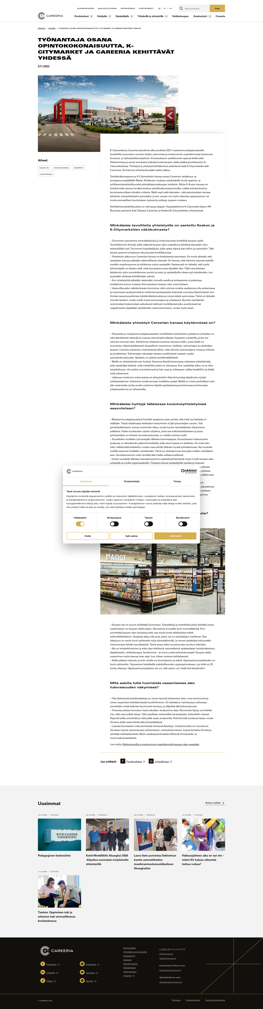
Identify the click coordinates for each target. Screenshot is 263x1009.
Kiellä (88, 536)
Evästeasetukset (193, 1000)
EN (170, 8)
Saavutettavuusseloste (215, 1000)
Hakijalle (102, 16)
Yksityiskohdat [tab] (131, 481)
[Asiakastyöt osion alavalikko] (209, 16)
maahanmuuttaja (61, 167)
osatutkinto (78, 167)
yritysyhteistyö (46, 174)
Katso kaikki (213, 802)
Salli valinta (131, 536)
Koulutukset (82, 16)
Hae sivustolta (186, 3)
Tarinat (102, 815)
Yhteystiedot (146, 8)
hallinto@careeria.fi (167, 958)
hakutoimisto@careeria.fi (170, 970)
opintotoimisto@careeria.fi (170, 982)
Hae (217, 8)
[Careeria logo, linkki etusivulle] (50, 16)
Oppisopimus (128, 8)
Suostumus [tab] (86, 481)
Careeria (220, 16)
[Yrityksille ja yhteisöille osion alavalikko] (166, 16)
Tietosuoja (176, 1000)
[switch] (114, 523)
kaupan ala (44, 167)
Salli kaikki (175, 536)
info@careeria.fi (166, 954)
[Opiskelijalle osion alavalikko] (131, 16)
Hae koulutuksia (107, 8)
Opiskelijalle (122, 16)
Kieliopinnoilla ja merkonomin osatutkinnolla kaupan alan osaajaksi (161, 744)
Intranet (127, 975)
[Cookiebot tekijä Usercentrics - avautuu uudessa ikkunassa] (183, 471)
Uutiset (54, 815)
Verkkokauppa (180, 16)
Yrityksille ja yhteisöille (151, 16)
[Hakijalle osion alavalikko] (109, 16)
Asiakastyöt (200, 16)
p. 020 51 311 (164, 949)
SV (164, 8)
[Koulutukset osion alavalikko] (91, 16)
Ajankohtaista (85, 8)
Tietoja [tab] (177, 481)
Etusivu (41, 28)
